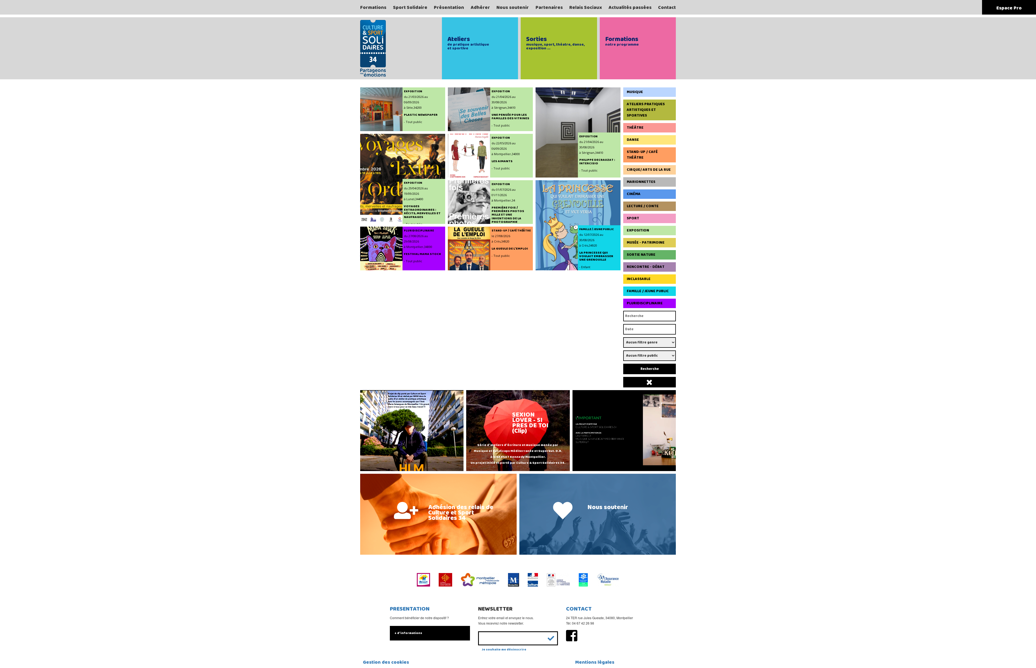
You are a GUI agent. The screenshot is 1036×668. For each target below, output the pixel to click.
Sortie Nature (641, 255)
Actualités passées (630, 7)
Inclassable (638, 279)
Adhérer (480, 7)
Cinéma (633, 194)
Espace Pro (1009, 8)
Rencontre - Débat (645, 267)
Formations (373, 7)
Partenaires (549, 7)
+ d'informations (408, 633)
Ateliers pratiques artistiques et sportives (646, 109)
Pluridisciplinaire (645, 303)
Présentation (449, 7)
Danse (633, 140)
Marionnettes (641, 182)
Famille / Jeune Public (648, 291)
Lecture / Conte (643, 206)
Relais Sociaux (585, 7)
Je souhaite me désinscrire (504, 649)
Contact (667, 7)
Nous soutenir (512, 7)
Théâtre (635, 128)
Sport (633, 218)
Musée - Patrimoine (645, 243)
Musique (635, 92)
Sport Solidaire (410, 7)
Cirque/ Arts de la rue (649, 170)
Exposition (638, 230)
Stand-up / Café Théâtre (642, 155)
